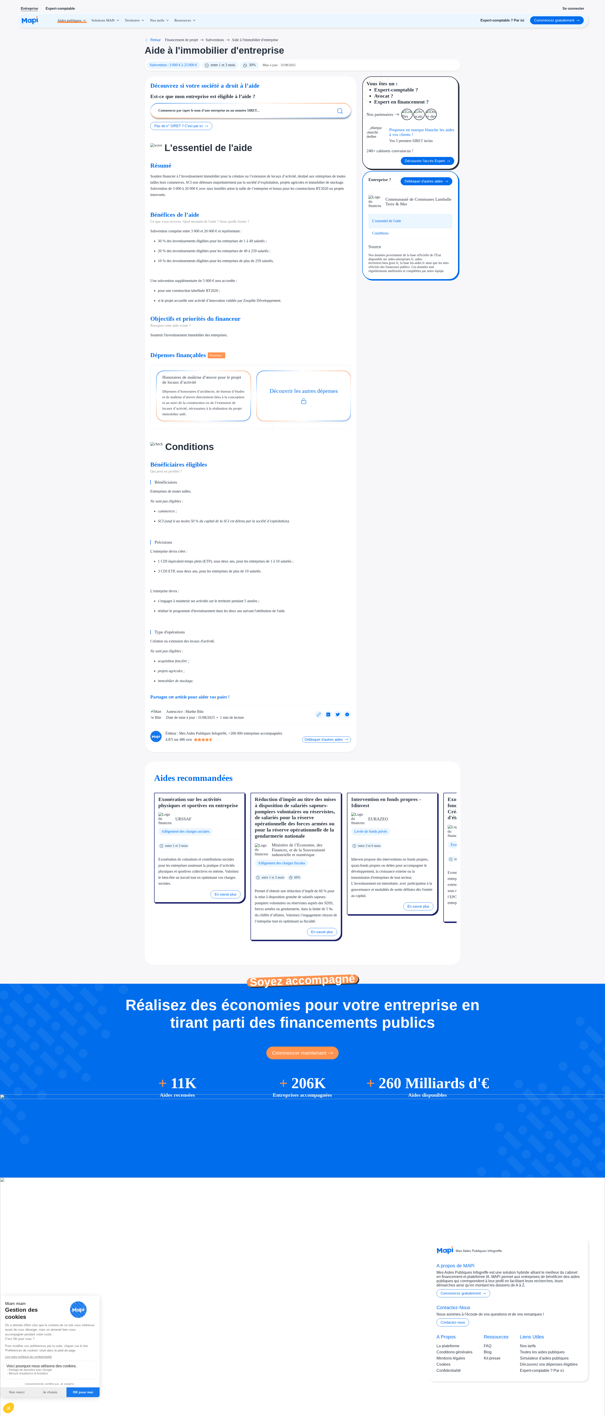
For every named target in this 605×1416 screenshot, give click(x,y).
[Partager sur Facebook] (347, 714)
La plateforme (447, 1346)
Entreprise (29, 8)
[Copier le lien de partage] (319, 714)
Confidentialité (448, 1370)
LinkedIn (570, 1396)
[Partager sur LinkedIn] (328, 714)
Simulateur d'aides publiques (544, 1358)
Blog (488, 1352)
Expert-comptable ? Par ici (542, 1370)
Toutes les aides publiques (542, 1352)
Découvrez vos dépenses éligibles (549, 1364)
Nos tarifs (528, 1346)
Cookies (443, 1364)
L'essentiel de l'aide (386, 221)
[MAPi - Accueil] (30, 20)
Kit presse (492, 1358)
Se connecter (573, 8)
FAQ (487, 1346)
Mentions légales (450, 1358)
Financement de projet (181, 40)
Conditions (380, 233)
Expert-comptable (60, 8)
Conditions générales (454, 1352)
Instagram (550, 1396)
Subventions (215, 40)
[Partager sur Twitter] (337, 714)
